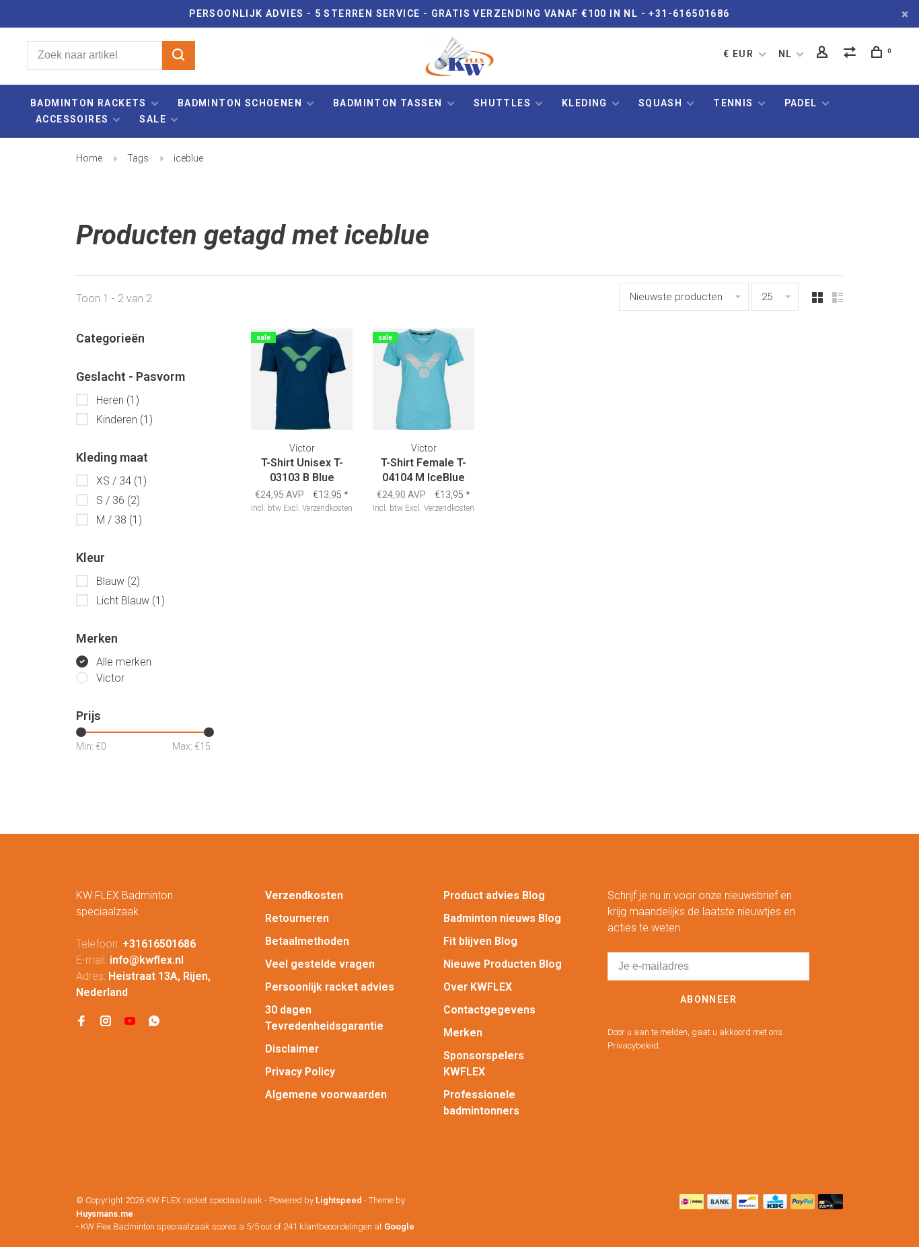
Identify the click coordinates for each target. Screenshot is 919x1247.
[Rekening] (824, 53)
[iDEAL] (691, 1205)
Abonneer (708, 999)
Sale (152, 119)
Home (89, 158)
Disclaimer (292, 1048)
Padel (800, 103)
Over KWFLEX (477, 987)
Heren (117, 400)
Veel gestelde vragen (320, 964)
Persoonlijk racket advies (329, 987)
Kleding (585, 103)
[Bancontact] (747, 1205)
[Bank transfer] (719, 1205)
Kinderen (124, 419)
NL (785, 53)
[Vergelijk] (852, 53)
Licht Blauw (130, 600)
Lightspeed (339, 1200)
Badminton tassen (389, 103)
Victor (110, 678)
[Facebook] (81, 1022)
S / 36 (118, 500)
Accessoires (72, 119)
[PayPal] (803, 1205)
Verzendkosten (304, 895)
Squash (660, 103)
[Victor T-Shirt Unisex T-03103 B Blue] (302, 381)
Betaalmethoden (307, 941)
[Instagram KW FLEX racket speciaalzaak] (105, 1022)
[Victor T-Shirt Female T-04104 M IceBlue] (423, 381)
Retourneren (297, 918)
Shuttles (502, 103)
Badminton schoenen (240, 103)
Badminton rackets (88, 103)
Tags (138, 158)
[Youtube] (129, 1022)
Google (399, 1226)
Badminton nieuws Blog (502, 918)
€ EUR (739, 53)
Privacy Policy (300, 1071)
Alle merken (123, 661)
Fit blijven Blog (480, 941)
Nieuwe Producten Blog (502, 964)
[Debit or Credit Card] (830, 1205)
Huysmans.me (104, 1214)
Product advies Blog (494, 895)
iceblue (188, 158)
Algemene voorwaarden (326, 1094)
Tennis (733, 103)
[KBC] (775, 1205)
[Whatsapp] (154, 1022)
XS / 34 (121, 480)
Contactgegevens (489, 1009)
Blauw (118, 581)
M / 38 (119, 519)
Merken (462, 1032)
